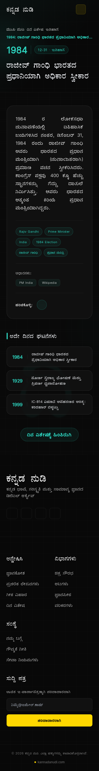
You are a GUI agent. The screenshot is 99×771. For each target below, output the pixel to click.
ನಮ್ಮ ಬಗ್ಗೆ (15, 638)
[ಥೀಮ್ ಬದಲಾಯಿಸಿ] (81, 9)
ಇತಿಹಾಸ (52, 29)
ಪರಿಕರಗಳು (64, 605)
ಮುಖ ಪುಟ (16, 29)
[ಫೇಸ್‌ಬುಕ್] (12, 513)
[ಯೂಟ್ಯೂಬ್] (40, 513)
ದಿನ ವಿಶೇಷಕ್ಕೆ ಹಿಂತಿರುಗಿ (49, 434)
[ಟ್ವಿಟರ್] (26, 513)
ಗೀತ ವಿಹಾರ (17, 594)
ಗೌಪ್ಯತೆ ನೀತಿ (17, 649)
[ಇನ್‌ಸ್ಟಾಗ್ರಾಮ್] (55, 513)
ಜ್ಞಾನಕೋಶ (16, 573)
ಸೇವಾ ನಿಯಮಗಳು (22, 660)
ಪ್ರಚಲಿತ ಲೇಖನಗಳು (23, 584)
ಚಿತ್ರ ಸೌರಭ (64, 573)
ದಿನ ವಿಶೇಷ (35, 29)
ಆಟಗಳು (61, 584)
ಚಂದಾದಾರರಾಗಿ (49, 720)
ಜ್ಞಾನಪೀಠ (63, 594)
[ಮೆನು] (90, 9)
